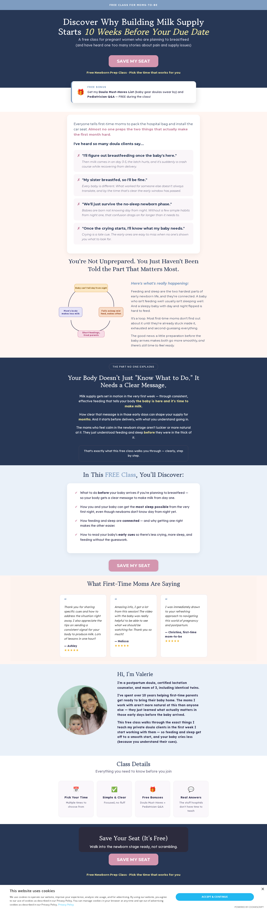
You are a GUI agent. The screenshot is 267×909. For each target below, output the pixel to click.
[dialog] (133, 897)
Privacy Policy (66, 904)
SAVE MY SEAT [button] (133, 61)
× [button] (262, 889)
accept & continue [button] (215, 896)
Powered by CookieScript (249, 906)
